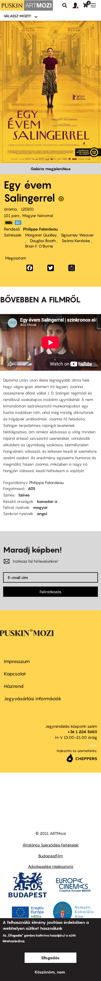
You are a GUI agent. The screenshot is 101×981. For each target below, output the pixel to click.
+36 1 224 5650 (82, 731)
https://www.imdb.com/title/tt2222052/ (8, 222)
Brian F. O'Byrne (39, 246)
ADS (31, 488)
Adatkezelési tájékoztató (50, 866)
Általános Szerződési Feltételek (51, 845)
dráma (10, 209)
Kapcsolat (15, 674)
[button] (78, 5)
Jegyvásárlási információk (32, 698)
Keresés (64, 5)
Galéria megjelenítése (51, 168)
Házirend (14, 686)
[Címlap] (26, 5)
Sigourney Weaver (77, 235)
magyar (40, 507)
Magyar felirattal (37, 215)
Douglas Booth (43, 240)
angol (42, 513)
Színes (24, 495)
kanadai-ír (47, 501)
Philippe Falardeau (40, 229)
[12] (61, 200)
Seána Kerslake (76, 240)
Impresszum (17, 661)
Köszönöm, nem (50, 972)
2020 (27, 209)
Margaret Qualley (41, 235)
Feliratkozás (50, 591)
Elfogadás (50, 957)
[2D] (19, 222)
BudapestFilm (50, 855)
